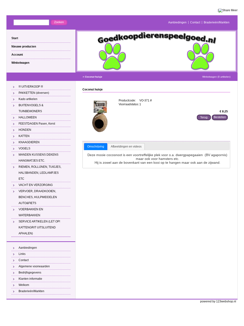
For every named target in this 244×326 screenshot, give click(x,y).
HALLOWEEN (28, 117)
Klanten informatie (30, 278)
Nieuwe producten (23, 46)
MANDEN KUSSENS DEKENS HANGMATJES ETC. (38, 157)
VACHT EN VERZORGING (36, 185)
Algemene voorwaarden (34, 266)
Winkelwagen (20, 62)
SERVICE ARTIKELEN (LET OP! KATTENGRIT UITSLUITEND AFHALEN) (39, 227)
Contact (195, 22)
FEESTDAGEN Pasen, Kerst (37, 123)
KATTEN (24, 136)
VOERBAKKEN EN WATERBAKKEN (31, 212)
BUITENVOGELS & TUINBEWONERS (31, 108)
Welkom (24, 285)
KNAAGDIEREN (29, 142)
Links (22, 254)
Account (17, 54)
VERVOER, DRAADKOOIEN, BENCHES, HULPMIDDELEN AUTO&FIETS (38, 197)
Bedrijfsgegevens (30, 272)
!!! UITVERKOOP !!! (31, 86)
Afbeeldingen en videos (126, 146)
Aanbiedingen (177, 22)
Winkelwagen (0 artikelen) (216, 76)
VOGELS (24, 148)
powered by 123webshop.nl (218, 301)
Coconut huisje (93, 76)
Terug (204, 117)
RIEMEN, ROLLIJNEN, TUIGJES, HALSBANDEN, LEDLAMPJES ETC (40, 172)
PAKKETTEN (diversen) (34, 93)
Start (14, 38)
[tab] (95, 146)
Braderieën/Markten (216, 22)
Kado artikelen (28, 99)
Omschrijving (95, 146)
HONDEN (25, 129)
